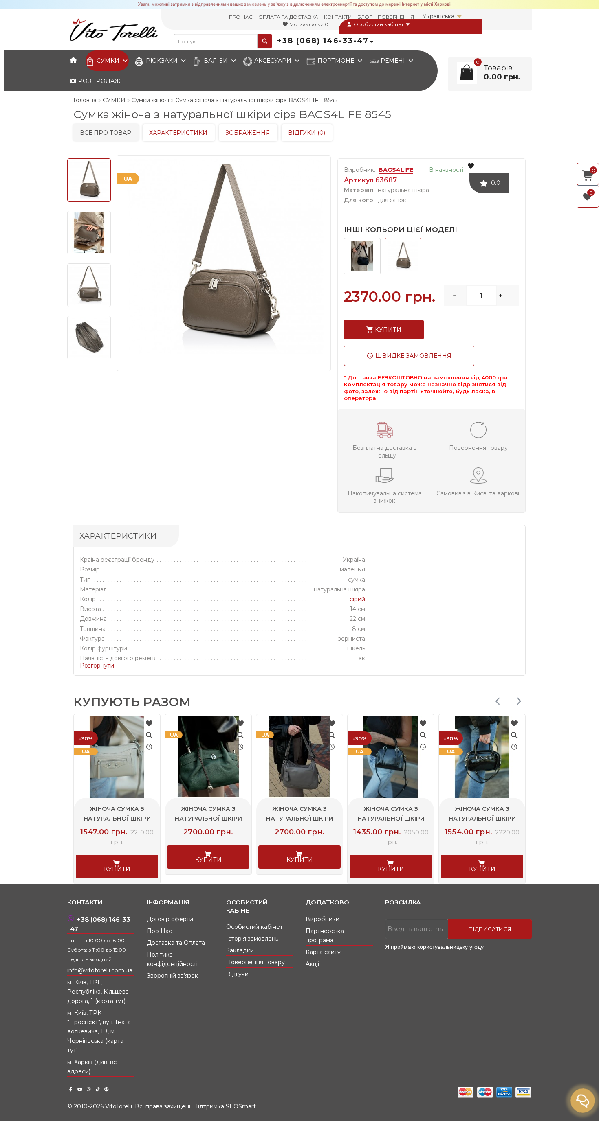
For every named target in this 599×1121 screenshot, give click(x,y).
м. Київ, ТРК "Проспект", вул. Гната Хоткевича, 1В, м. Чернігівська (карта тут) (99, 1031)
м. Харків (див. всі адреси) (92, 1066)
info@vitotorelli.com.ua (99, 970)
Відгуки (237, 974)
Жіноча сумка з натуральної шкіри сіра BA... (235, 818)
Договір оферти (170, 919)
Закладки (240, 950)
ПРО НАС (241, 17)
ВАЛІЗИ (216, 60)
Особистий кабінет (378, 24)
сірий (357, 599)
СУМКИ (108, 60)
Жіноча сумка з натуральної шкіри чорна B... (326, 818)
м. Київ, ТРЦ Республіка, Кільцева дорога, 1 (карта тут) (98, 992)
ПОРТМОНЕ (335, 60)
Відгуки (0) (306, 132)
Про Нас (159, 931)
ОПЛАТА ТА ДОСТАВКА (288, 17)
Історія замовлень (252, 938)
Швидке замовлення (412, 355)
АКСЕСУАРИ (272, 60)
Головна (85, 100)
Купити (387, 329)
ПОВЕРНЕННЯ (396, 17)
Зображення (247, 132)
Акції (312, 964)
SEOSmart (241, 1106)
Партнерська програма (325, 935)
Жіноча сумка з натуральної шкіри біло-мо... (508, 818)
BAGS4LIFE (396, 169)
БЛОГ (364, 17)
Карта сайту (323, 952)
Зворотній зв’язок (172, 975)
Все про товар (105, 132)
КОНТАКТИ (338, 17)
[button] (518, 701)
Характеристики (178, 132)
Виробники (322, 919)
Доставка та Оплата (176, 942)
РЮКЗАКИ (162, 60)
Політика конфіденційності (172, 959)
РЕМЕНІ (393, 60)
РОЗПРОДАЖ (98, 81)
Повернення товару (255, 962)
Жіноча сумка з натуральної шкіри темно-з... (143, 818)
